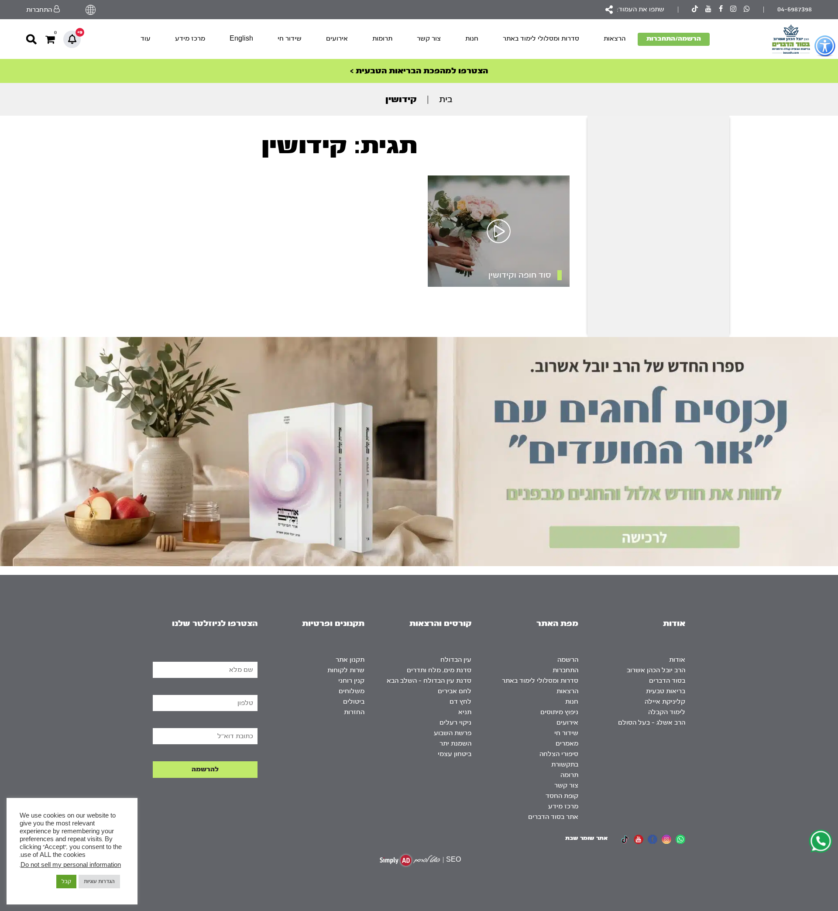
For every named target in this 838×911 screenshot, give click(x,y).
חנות (471, 38)
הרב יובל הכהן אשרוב (656, 670)
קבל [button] (66, 881)
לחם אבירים (454, 691)
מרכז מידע (190, 38)
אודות (677, 659)
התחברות (565, 670)
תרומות (382, 38)
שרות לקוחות (345, 670)
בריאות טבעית (665, 691)
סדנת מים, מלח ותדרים (439, 670)
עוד (146, 38)
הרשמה (567, 659)
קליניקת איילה (665, 701)
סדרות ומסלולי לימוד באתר (541, 38)
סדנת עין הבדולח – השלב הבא (429, 680)
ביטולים (353, 701)
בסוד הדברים (667, 680)
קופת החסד (562, 796)
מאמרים (567, 743)
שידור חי (290, 38)
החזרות (354, 712)
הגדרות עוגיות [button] (99, 881)
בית (446, 99)
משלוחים (351, 691)
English (241, 38)
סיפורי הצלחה (558, 754)
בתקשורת (564, 764)
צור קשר (429, 38)
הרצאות (614, 38)
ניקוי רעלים (455, 722)
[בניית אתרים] (410, 860)
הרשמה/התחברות (673, 38)
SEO (453, 859)
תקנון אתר (350, 659)
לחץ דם (460, 701)
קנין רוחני (351, 680)
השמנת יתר (455, 743)
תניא (464, 712)
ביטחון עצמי (454, 754)
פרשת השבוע (452, 733)
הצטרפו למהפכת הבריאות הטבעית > (419, 71)
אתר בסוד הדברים (553, 817)
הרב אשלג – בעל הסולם (651, 722)
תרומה (569, 775)
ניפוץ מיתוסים (559, 712)
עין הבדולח (455, 659)
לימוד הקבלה (666, 712)
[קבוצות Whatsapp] (747, 10)
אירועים (337, 38)
